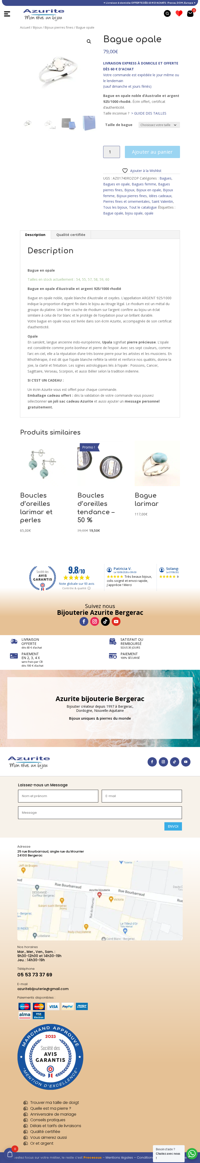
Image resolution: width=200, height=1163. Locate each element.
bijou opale (134, 213)
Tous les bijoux (115, 207)
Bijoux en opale (148, 190)
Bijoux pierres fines (59, 27)
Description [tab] (35, 234)
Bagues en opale (116, 184)
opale (149, 213)
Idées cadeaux (160, 195)
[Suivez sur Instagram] (94, 621)
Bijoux (37, 27)
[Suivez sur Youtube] (116, 621)
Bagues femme (144, 184)
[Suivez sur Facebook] (84, 621)
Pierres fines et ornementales (126, 201)
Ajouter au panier (152, 152)
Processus (92, 1157)
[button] (89, 41)
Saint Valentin (162, 201)
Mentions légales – (121, 1157)
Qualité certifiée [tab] (70, 234)
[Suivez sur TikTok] (105, 621)
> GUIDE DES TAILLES (148, 113)
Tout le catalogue (143, 207)
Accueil (25, 27)
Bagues (165, 178)
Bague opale (113, 213)
